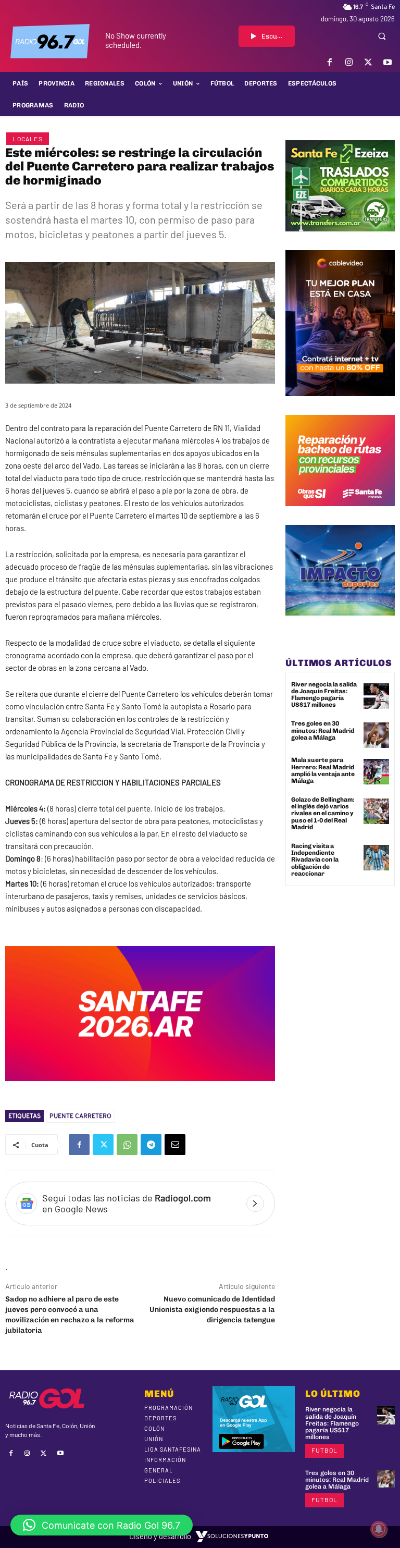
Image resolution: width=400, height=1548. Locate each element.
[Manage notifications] (378, 1529)
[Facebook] (329, 62)
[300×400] (340, 404)
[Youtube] (388, 62)
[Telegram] (151, 1144)
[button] (382, 36)
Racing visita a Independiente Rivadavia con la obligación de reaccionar (315, 859)
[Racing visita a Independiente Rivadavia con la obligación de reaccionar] (376, 857)
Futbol (324, 1450)
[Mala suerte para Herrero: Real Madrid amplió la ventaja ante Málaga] (376, 771)
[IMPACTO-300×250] (340, 623)
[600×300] (140, 1089)
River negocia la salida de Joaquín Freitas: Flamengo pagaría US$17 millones (324, 695)
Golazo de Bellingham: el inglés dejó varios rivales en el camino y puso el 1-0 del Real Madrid (322, 813)
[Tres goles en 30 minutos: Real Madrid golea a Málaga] (376, 735)
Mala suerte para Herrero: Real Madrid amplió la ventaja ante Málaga (323, 770)
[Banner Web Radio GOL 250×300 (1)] (340, 239)
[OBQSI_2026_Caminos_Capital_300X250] (340, 514)
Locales (27, 138)
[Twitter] (368, 62)
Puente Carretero (80, 1116)
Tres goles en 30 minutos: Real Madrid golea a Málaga (322, 730)
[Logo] (50, 41)
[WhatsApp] (127, 1144)
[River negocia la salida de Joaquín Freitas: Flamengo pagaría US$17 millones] (376, 696)
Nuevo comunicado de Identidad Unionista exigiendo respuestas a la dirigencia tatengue (212, 1309)
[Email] (175, 1144)
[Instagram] (349, 62)
